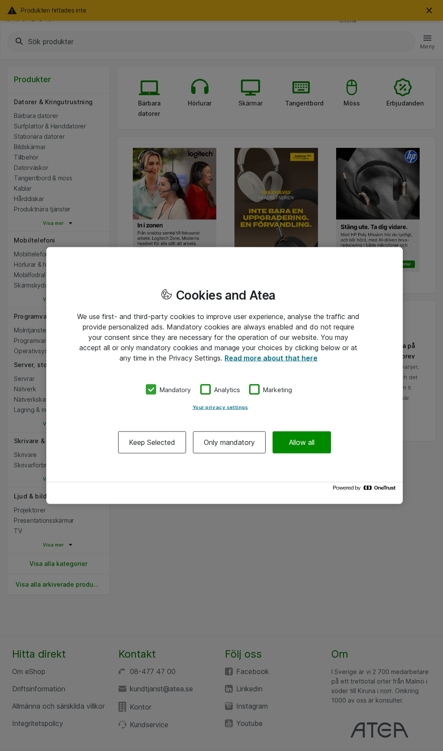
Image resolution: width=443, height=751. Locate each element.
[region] (224, 375)
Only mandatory (229, 442)
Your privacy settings (220, 407)
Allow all (302, 442)
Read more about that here (271, 357)
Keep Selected (152, 442)
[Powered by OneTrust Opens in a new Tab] (365, 490)
